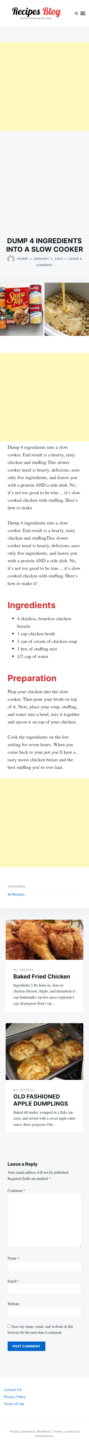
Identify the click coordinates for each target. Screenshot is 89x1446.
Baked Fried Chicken (41, 976)
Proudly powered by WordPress (30, 1431)
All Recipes (16, 894)
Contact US (13, 1390)
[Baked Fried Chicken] (44, 940)
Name (13, 1258)
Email (13, 1280)
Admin (22, 258)
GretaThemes (44, 1436)
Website (13, 1303)
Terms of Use (14, 1404)
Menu (82, 13)
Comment (16, 1190)
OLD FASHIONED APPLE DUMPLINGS (40, 1100)
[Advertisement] (44, 86)
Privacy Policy (15, 1397)
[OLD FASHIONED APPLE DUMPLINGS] (44, 1051)
